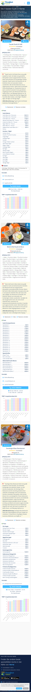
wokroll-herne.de (8, 384)
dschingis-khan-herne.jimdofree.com (13, 583)
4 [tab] (16, 240)
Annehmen (19, 688)
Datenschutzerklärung (19, 685)
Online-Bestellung (9, 176)
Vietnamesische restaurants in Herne (11, 670)
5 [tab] (17, 240)
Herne (11, 664)
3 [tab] (15, 240)
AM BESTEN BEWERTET (6, 6)
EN (20, 6)
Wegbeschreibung (19, 50)
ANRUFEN (7, 41)
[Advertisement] (15, 639)
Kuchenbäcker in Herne (8, 667)
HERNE (13, 6)
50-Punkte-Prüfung (22, 13)
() (19, 46)
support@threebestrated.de (11, 682)
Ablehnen (26, 688)
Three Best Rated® (12, 690)
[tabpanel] (15, 30)
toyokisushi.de (8, 183)
